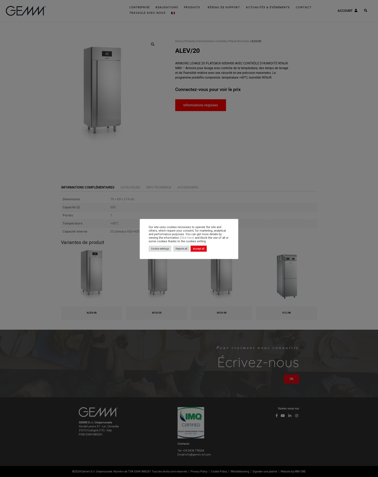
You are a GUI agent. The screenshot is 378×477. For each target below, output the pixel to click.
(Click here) (187, 237)
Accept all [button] (198, 248)
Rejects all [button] (181, 248)
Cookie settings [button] (160, 248)
